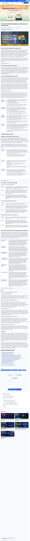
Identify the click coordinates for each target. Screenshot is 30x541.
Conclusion (5, 406)
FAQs (4, 405)
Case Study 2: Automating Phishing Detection (11, 402)
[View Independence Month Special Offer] (14, 13)
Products (21, 2)
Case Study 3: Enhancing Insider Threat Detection (11, 403)
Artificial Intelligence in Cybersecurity (6, 29)
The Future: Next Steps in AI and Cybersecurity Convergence (10, 404)
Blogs (25, 2)
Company (17, 2)
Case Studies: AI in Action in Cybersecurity (9, 401)
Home (1, 4)
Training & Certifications (6, 2)
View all (27, 411)
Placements (12, 2)
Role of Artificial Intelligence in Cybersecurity (8, 395)
